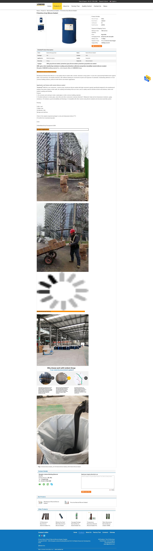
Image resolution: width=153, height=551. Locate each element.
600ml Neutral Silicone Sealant (74, 466)
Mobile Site (42, 545)
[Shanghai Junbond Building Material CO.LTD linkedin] (39, 535)
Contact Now (97, 46)
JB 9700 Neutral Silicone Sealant (60, 466)
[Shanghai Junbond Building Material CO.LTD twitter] (44, 535)
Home (49, 6)
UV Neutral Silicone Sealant (46, 466)
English (113, 1)
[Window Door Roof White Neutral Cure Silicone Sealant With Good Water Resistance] (60, 516)
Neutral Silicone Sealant (53, 10)
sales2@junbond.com (109, 544)
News (105, 6)
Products (57, 6)
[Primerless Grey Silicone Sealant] (41, 20)
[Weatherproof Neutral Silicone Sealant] (40, 502)
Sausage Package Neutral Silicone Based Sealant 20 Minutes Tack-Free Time (76, 525)
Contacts (105, 532)
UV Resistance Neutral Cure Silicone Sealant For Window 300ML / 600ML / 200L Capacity (45, 526)
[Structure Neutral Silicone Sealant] (67, 502)
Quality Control (86, 6)
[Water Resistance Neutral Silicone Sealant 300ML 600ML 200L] (107, 516)
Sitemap (112, 532)
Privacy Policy (41, 539)
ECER (39, 542)
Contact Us (97, 6)
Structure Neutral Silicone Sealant (79, 502)
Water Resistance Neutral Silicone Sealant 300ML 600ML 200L (107, 525)
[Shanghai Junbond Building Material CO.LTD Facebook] (42, 535)
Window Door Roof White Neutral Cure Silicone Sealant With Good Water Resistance (60, 525)
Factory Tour (75, 6)
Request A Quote (103, 1)
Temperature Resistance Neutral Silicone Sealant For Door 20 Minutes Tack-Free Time (92, 525)
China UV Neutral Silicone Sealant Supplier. (56, 539)
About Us (66, 6)
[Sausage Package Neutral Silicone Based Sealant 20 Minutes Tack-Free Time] (76, 516)
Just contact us (59, 549)
